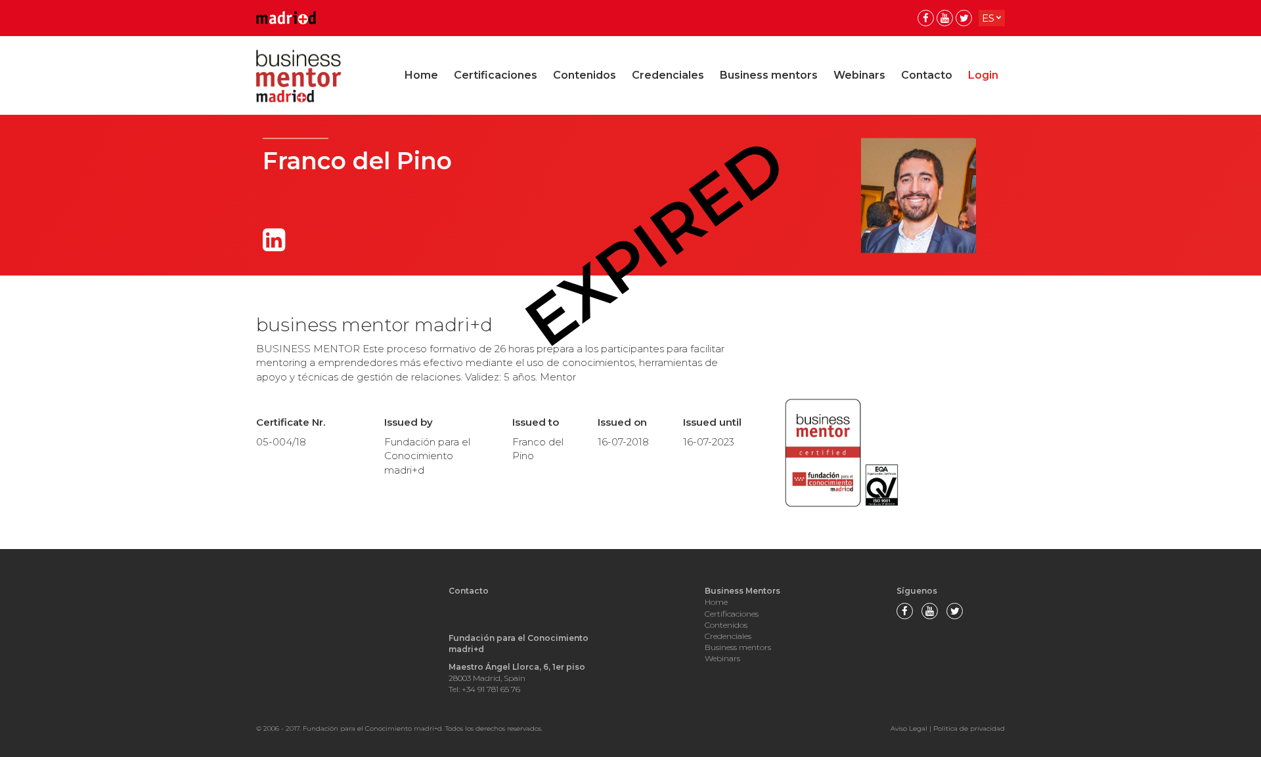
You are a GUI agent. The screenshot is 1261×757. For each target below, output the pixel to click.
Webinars (859, 75)
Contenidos (584, 75)
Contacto (926, 75)
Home (421, 75)
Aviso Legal (909, 728)
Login (983, 75)
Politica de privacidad (969, 728)
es (988, 18)
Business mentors (769, 75)
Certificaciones (495, 75)
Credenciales (668, 75)
